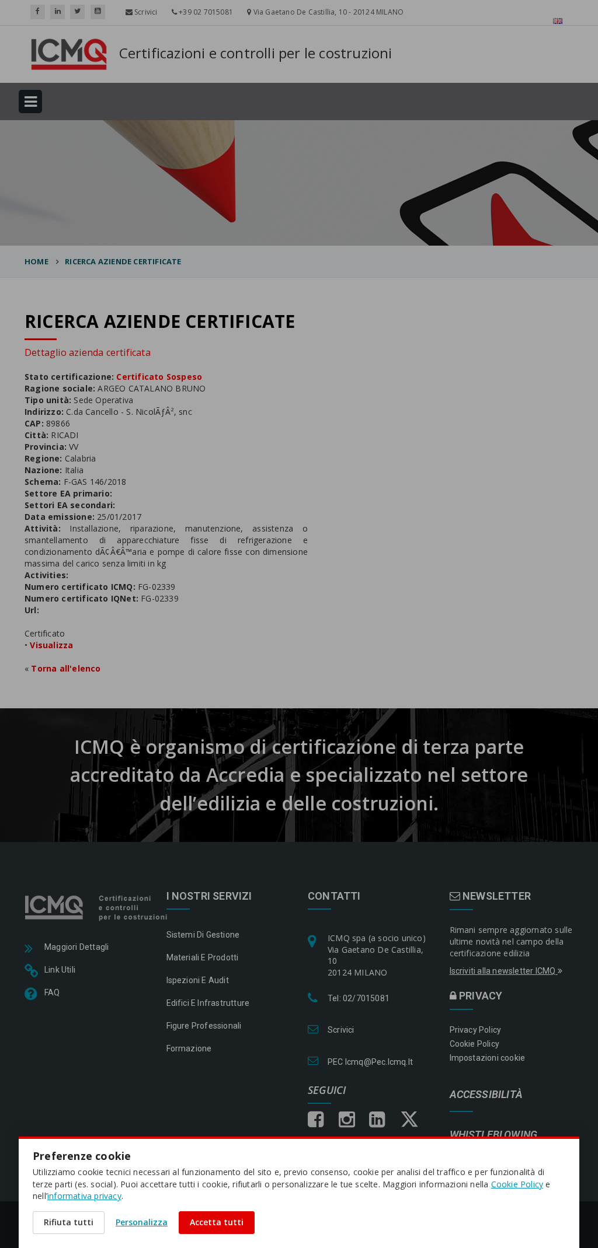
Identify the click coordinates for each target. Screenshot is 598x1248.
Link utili (59, 969)
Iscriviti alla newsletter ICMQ (504, 971)
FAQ (52, 992)
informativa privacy (84, 1195)
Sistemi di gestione (203, 934)
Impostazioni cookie (488, 1057)
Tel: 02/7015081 (359, 998)
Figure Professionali (204, 1025)
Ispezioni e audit (197, 980)
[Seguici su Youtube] (98, 12)
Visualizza (51, 645)
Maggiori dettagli (76, 947)
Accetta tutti (217, 1222)
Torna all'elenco (65, 668)
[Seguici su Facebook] (37, 12)
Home (36, 261)
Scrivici (145, 12)
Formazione (189, 1048)
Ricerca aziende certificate (123, 261)
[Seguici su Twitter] (77, 12)
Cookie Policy (475, 1043)
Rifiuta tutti (68, 1222)
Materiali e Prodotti (202, 957)
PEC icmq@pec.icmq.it (370, 1062)
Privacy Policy (476, 1029)
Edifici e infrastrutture (208, 1003)
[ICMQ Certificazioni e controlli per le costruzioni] (97, 906)
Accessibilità (486, 1094)
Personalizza (142, 1222)
